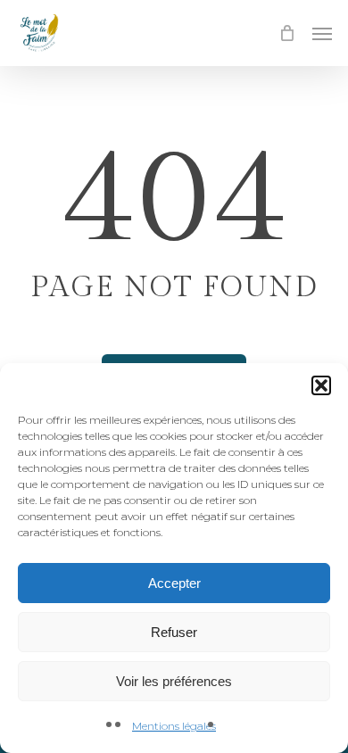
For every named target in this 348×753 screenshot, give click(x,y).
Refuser (174, 632)
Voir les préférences (174, 681)
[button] (321, 385)
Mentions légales (174, 725)
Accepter (174, 583)
